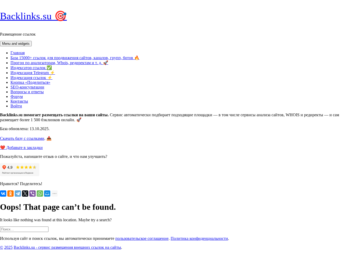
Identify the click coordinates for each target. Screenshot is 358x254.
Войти (16, 106)
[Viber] (32, 193)
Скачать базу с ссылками (22, 138)
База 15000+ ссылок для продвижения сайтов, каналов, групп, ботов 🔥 (74, 58)
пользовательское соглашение (142, 238)
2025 (8, 247)
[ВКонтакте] (3, 193)
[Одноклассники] (10, 193)
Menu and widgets (16, 44)
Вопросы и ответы (27, 92)
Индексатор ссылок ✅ (31, 67)
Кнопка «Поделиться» (30, 82)
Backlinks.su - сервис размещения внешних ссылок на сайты (67, 247)
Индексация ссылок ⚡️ (31, 77)
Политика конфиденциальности (199, 238)
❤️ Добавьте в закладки (21, 147)
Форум (16, 96)
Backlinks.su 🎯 (33, 15)
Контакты (19, 101)
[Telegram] (18, 193)
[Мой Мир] (47, 193)
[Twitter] (25, 193)
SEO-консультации (27, 87)
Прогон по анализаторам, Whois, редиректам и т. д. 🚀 (59, 62)
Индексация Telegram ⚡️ (32, 72)
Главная (17, 53)
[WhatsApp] (40, 193)
